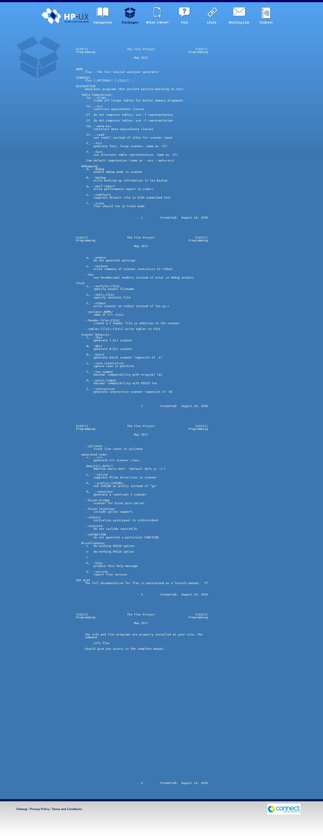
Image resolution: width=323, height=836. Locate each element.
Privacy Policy (39, 809)
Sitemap (21, 809)
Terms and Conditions (67, 809)
